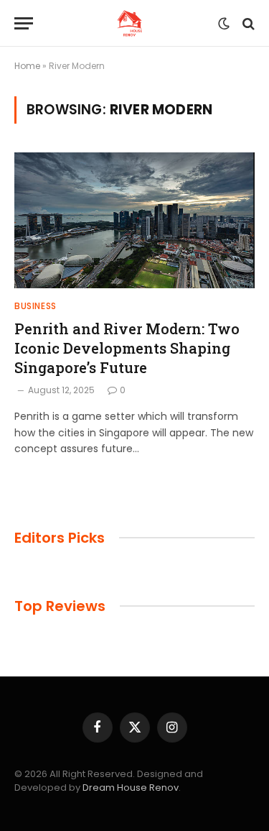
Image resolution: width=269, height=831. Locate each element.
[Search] (247, 23)
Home (27, 66)
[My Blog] (129, 23)
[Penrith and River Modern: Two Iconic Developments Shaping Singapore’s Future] (134, 220)
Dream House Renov (130, 787)
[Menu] (23, 23)
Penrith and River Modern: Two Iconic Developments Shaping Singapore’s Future (127, 348)
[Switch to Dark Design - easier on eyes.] (223, 23)
